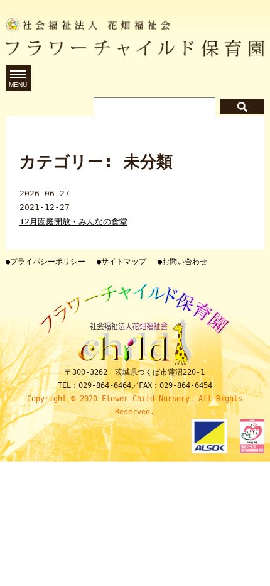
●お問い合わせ (182, 261)
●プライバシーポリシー (45, 261)
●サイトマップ (121, 261)
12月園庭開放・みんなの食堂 (73, 221)
